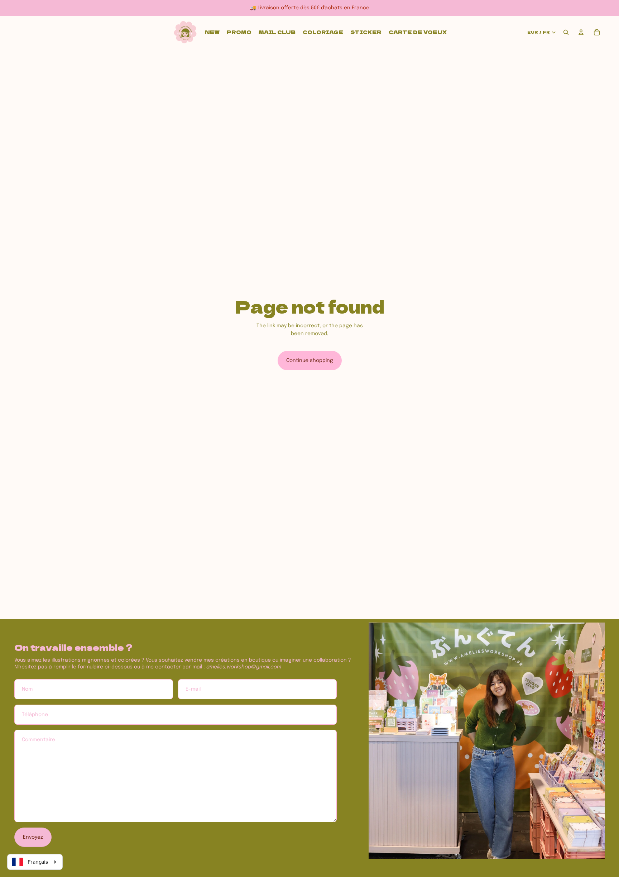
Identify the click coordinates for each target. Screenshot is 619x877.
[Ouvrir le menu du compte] (581, 32)
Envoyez (33, 837)
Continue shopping (309, 360)
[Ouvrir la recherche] (566, 32)
